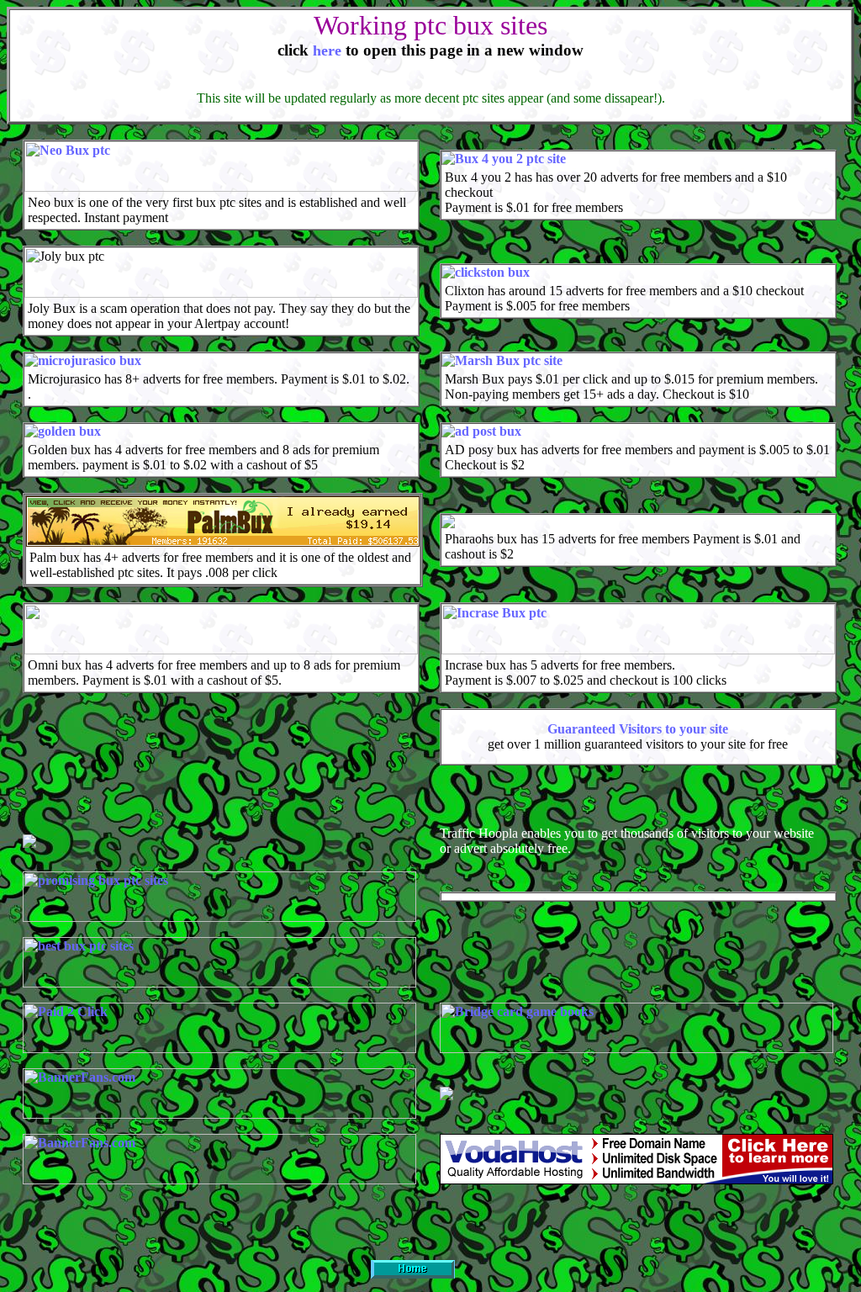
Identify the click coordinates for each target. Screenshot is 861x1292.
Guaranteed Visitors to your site (637, 729)
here (327, 50)
